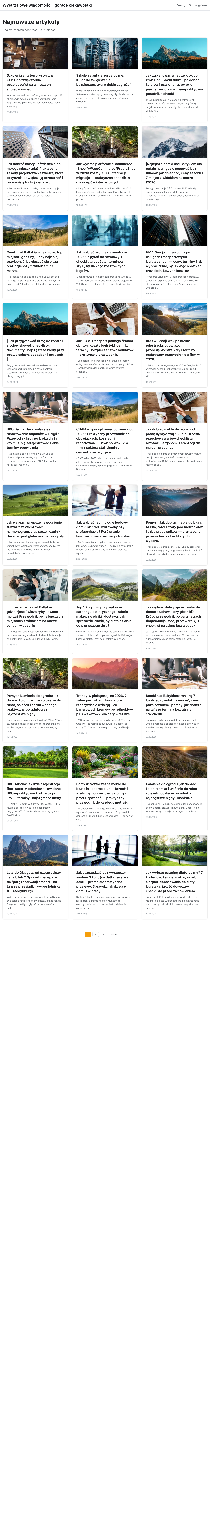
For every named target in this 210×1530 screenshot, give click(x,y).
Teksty (181, 5)
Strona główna (198, 5)
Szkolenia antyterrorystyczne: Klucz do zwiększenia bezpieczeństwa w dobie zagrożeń (104, 80)
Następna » (116, 934)
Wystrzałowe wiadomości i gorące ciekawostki (47, 5)
